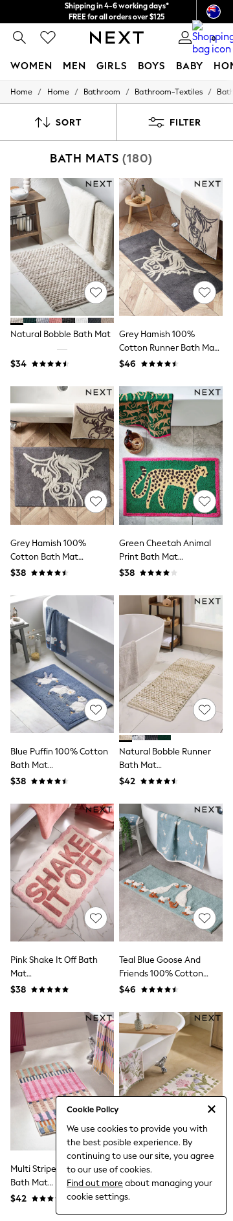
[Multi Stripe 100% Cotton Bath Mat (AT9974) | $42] (62, 1081)
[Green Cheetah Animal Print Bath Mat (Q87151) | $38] (171, 455)
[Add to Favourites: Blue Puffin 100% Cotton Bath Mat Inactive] (96, 710)
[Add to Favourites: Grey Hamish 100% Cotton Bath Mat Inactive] (96, 501)
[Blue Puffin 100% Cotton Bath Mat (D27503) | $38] (62, 664)
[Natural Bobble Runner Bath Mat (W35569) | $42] (171, 664)
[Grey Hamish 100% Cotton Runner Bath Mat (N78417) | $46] (171, 247)
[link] (19, 37)
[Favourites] (48, 37)
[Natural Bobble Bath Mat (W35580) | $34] (62, 247)
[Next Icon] (117, 37)
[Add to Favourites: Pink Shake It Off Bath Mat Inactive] (96, 918)
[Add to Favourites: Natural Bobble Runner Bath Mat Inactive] (205, 710)
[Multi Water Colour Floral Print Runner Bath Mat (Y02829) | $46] (171, 1081)
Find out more (95, 1183)
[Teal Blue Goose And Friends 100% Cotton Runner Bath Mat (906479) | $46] (171, 872)
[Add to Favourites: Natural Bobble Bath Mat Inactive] (96, 292)
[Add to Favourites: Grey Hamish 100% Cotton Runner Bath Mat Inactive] (205, 292)
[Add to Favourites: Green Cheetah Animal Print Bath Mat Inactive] (205, 501)
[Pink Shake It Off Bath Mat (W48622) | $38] (62, 872)
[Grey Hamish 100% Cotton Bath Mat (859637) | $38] (62, 455)
